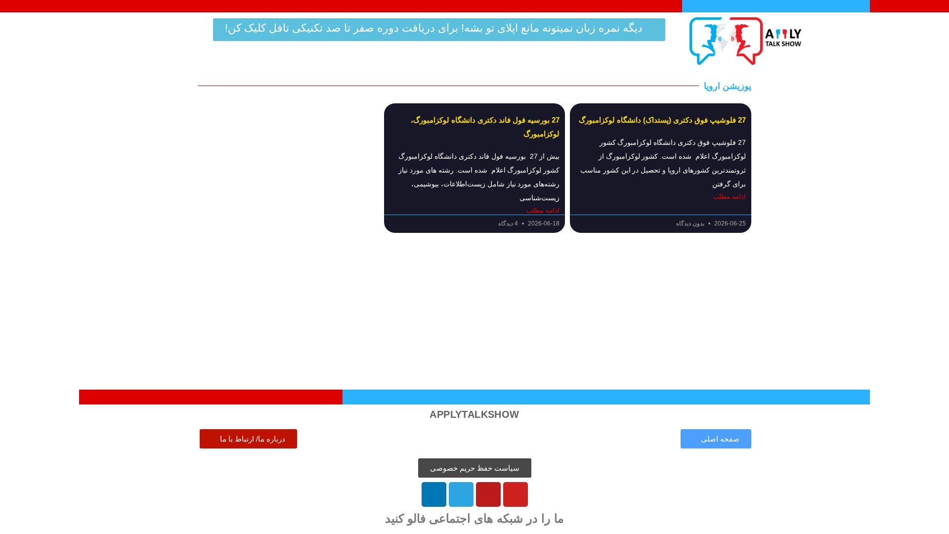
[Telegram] (461, 494)
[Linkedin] (434, 494)
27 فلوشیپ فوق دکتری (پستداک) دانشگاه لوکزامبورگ (662, 120)
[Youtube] (515, 494)
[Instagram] (488, 494)
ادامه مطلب (729, 197)
